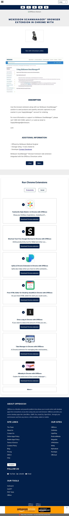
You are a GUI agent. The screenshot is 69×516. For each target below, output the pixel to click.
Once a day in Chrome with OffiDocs (29, 319)
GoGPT (9, 489)
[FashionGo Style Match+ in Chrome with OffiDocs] (30, 208)
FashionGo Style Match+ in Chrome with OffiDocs (29, 212)
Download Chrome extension (30, 219)
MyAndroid (54, 449)
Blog (8, 449)
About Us (10, 430)
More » (29, 389)
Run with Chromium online (34, 51)
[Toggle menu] (2, 2)
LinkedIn (21, 474)
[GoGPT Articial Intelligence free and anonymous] (23, 7)
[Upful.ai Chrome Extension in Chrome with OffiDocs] (30, 262)
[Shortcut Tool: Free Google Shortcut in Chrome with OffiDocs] (30, 235)
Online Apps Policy (13, 436)
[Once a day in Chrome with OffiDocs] (30, 316)
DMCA (9, 455)
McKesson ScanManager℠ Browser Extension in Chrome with (34, 21)
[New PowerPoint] (46, 7)
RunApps (54, 452)
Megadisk (54, 439)
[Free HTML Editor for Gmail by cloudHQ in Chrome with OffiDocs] (30, 289)
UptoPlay (54, 433)
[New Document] (34, 7)
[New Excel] (40, 7)
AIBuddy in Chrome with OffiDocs (30, 373)
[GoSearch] (28, 7)
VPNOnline (54, 442)
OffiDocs (54, 427)
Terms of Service (12, 442)
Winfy (53, 445)
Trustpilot (12, 464)
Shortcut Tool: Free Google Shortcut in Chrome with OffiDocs (29, 239)
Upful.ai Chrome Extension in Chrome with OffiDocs (29, 266)
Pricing (9, 452)
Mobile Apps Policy (13, 439)
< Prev (30, 163)
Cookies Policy (12, 445)
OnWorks (54, 430)
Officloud (54, 455)
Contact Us (10, 433)
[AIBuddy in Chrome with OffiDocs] (30, 370)
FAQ (8, 458)
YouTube (12, 474)
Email (29, 474)
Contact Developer (25, 149)
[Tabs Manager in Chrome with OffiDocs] (30, 343)
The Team (10, 427)
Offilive (9, 495)
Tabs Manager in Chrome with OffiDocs (30, 346)
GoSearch (10, 486)
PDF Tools (10, 492)
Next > (39, 163)
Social (42, 190)
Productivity (30, 190)
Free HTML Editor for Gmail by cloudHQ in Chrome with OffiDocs (29, 293)
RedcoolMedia (55, 436)
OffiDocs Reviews (30, 504)
